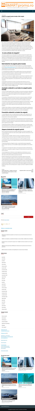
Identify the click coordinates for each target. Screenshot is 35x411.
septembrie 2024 (4, 296)
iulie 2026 (3, 257)
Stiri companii (24, 187)
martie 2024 (4, 307)
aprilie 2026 (4, 262)
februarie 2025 (4, 287)
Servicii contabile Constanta (5, 347)
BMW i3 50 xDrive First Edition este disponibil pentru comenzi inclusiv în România (15, 249)
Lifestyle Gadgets (5, 321)
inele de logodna (3, 342)
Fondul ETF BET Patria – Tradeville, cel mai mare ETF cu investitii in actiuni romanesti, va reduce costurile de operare (9, 171)
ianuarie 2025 (4, 289)
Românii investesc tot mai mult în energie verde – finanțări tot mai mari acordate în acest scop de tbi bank (8, 207)
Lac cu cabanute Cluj (4, 337)
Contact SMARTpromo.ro (5, 406)
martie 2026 (4, 264)
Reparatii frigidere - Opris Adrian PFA (7, 336)
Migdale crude (3, 333)
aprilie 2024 (4, 305)
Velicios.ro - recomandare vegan (6, 228)
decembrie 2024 (4, 291)
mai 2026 (3, 260)
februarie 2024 (4, 309)
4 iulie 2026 (8, 209)
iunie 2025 (3, 280)
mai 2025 (3, 282)
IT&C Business (4, 319)
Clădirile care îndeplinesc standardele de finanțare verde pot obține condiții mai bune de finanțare (26, 190)
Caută (2, 213)
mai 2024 (3, 303)
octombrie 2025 (4, 273)
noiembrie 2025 (4, 271)
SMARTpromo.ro (4, 209)
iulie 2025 (3, 278)
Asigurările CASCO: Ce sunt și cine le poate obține (26, 170)
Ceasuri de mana (3, 344)
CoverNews (20, 409)
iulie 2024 (3, 300)
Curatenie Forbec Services (5, 330)
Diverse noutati (3, 187)
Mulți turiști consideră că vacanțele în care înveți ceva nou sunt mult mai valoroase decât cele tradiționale (9, 190)
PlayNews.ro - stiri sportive (5, 335)
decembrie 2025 (4, 269)
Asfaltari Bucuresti (4, 329)
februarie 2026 (4, 266)
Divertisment (7, 187)
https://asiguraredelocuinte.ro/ (10, 67)
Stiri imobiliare (3, 348)
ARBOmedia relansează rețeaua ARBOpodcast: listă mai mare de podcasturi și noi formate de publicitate (16, 246)
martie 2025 (4, 285)
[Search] (32, 11)
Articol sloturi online (4, 350)
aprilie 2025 (4, 284)
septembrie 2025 (4, 275)
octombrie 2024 (4, 294)
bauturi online (6, 219)
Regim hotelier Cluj (4, 340)
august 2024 (4, 298)
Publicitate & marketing (5, 323)
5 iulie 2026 (8, 371)
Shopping (3, 325)
